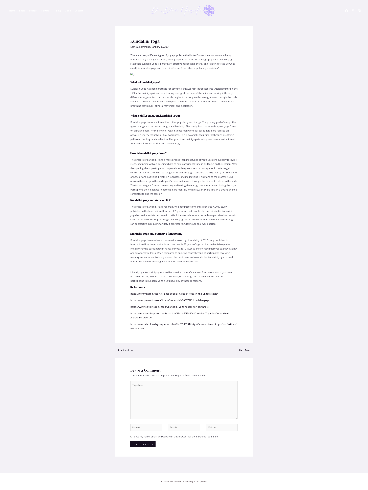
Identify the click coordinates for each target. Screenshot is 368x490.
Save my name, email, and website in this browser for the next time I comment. (176, 436)
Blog (58, 10)
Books (22, 10)
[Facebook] (346, 10)
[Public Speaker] (183, 10)
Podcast (33, 10)
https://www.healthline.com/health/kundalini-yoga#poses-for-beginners (169, 306)
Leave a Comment (140, 46)
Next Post (246, 350)
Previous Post (124, 350)
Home (12, 10)
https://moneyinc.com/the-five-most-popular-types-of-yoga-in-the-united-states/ (174, 293)
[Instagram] (352, 10)
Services (45, 10)
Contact (79, 10)
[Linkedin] (359, 10)
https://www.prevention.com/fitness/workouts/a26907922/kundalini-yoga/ (170, 300)
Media (68, 10)
